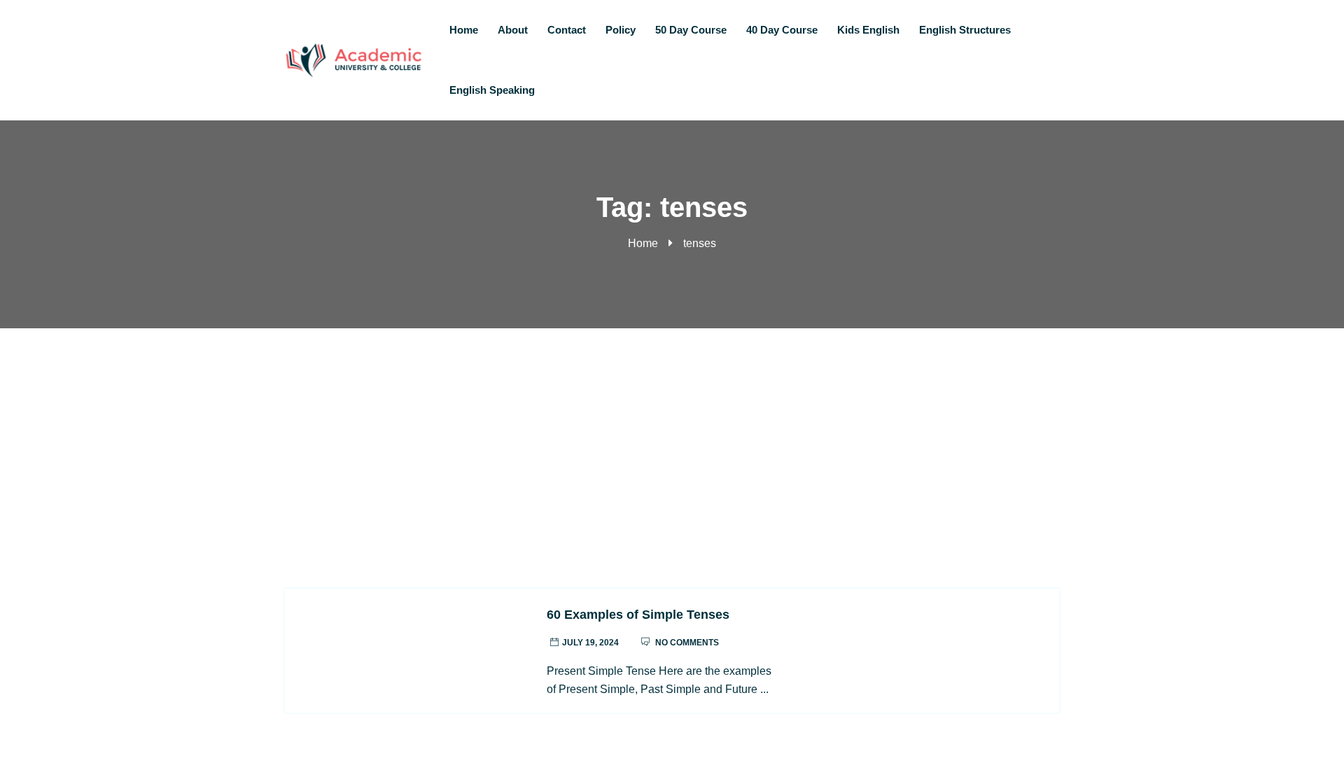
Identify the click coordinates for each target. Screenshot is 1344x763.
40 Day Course (782, 30)
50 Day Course (691, 30)
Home (463, 30)
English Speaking (492, 90)
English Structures (965, 30)
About (513, 30)
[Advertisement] (672, 433)
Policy (621, 30)
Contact (566, 30)
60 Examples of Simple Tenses (638, 615)
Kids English (868, 30)
